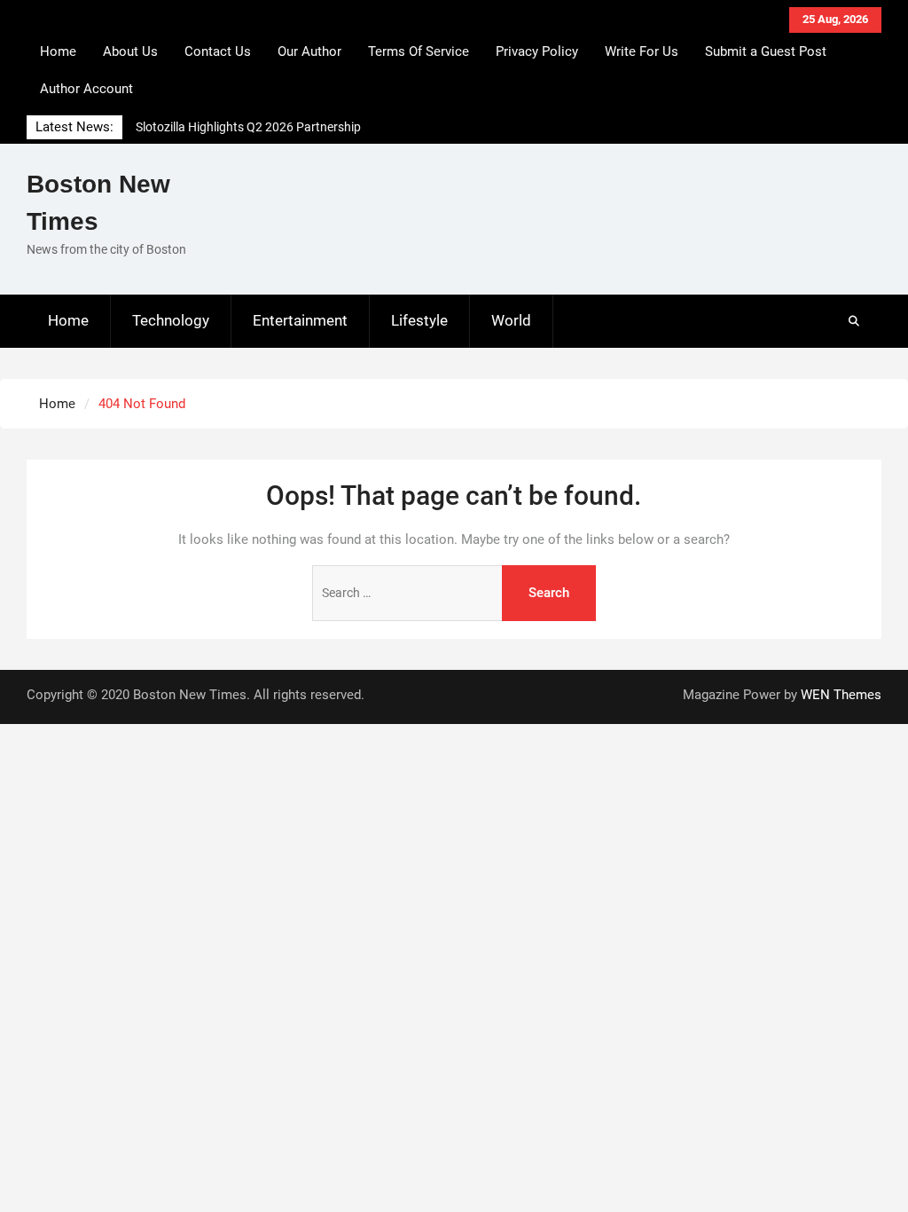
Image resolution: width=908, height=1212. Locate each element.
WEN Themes (841, 695)
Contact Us (217, 51)
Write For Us (641, 51)
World (511, 320)
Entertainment (300, 320)
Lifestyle (419, 320)
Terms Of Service (418, 51)
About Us (130, 51)
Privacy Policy (537, 51)
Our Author (309, 51)
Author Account (86, 89)
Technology (170, 320)
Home (58, 51)
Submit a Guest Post (765, 51)
